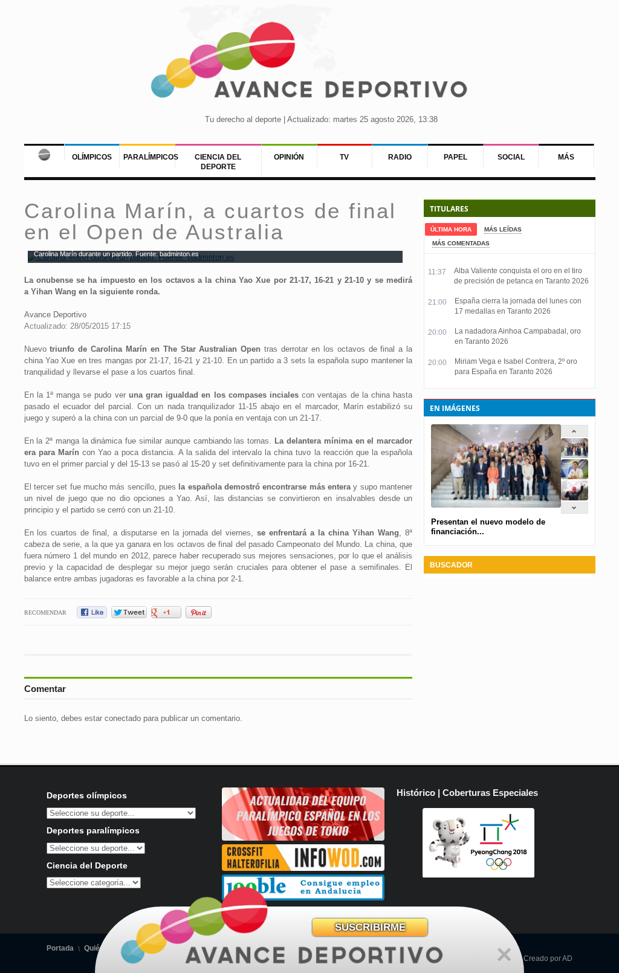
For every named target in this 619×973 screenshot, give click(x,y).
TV (344, 157)
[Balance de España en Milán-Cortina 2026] (574, 476)
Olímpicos (92, 157)
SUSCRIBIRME (370, 927)
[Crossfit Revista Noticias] (303, 868)
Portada (60, 948)
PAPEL (455, 157)
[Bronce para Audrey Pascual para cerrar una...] (574, 497)
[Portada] (44, 152)
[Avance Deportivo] (309, 64)
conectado (123, 718)
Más (566, 157)
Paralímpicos (150, 157)
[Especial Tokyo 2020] (303, 837)
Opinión (289, 157)
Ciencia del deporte (218, 162)
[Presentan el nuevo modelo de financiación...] (574, 455)
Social (511, 157)
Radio (400, 157)
